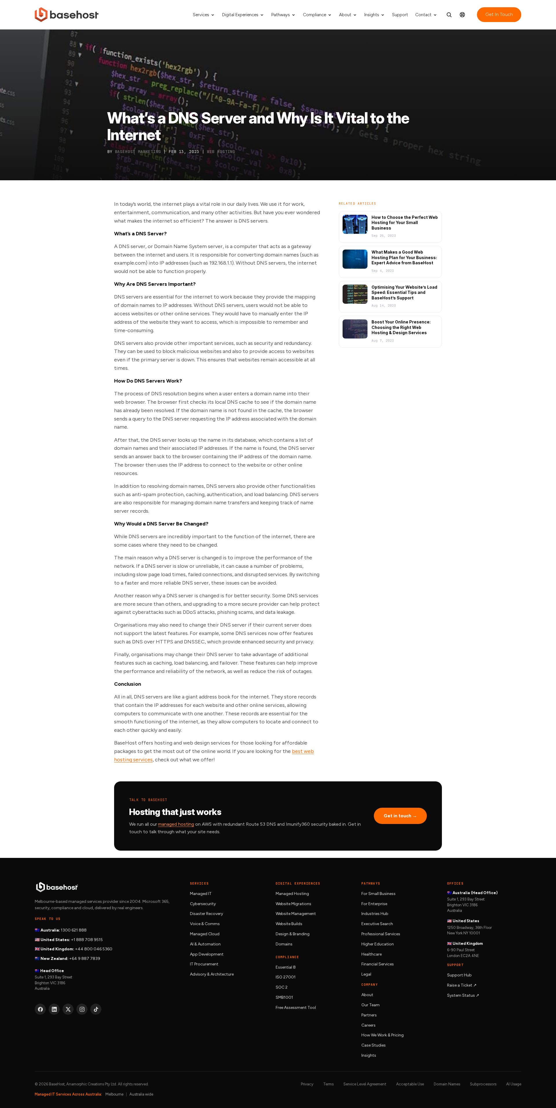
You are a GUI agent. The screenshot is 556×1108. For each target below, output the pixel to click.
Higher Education (377, 944)
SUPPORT (455, 965)
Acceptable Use (410, 1084)
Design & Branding (293, 933)
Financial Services (377, 964)
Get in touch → (400, 815)
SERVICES (199, 883)
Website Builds (289, 923)
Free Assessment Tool (296, 1007)
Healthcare (371, 954)
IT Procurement (204, 964)
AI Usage (513, 1084)
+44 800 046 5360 (93, 949)
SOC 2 (282, 987)
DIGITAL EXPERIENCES (298, 883)
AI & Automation (205, 944)
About (345, 15)
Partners (369, 1015)
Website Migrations (293, 903)
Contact (423, 15)
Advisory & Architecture (212, 974)
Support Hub (459, 975)
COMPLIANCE (287, 957)
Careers (368, 1025)
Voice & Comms (205, 923)
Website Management (296, 913)
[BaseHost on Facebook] (40, 1009)
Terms (328, 1084)
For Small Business (378, 893)
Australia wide (141, 1094)
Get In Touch (499, 14)
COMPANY (369, 985)
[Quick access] (462, 15)
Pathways (280, 15)
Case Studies (373, 1045)
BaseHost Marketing (138, 151)
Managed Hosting (292, 893)
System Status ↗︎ (463, 995)
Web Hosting (221, 151)
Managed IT (201, 893)
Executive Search (377, 923)
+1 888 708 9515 (87, 939)
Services (201, 15)
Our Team (370, 1005)
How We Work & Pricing (382, 1035)
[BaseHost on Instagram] (81, 1009)
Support (400, 15)
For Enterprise (374, 903)
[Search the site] (449, 15)
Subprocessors (483, 1084)
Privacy (307, 1084)
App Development (207, 954)
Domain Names (447, 1084)
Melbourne (114, 1094)
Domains (284, 944)
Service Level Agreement (364, 1084)
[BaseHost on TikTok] (95, 1009)
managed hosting (176, 824)
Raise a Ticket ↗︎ (462, 985)
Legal (366, 974)
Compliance (314, 15)
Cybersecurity (203, 903)
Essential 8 (286, 967)
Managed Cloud (205, 933)
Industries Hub (374, 913)
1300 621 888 (74, 930)
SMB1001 (284, 997)
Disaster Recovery (206, 913)
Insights (371, 15)
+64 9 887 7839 (84, 958)
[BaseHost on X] (68, 1009)
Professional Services (380, 933)
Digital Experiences (240, 15)
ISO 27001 (286, 977)
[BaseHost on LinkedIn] (54, 1009)
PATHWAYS (370, 883)
